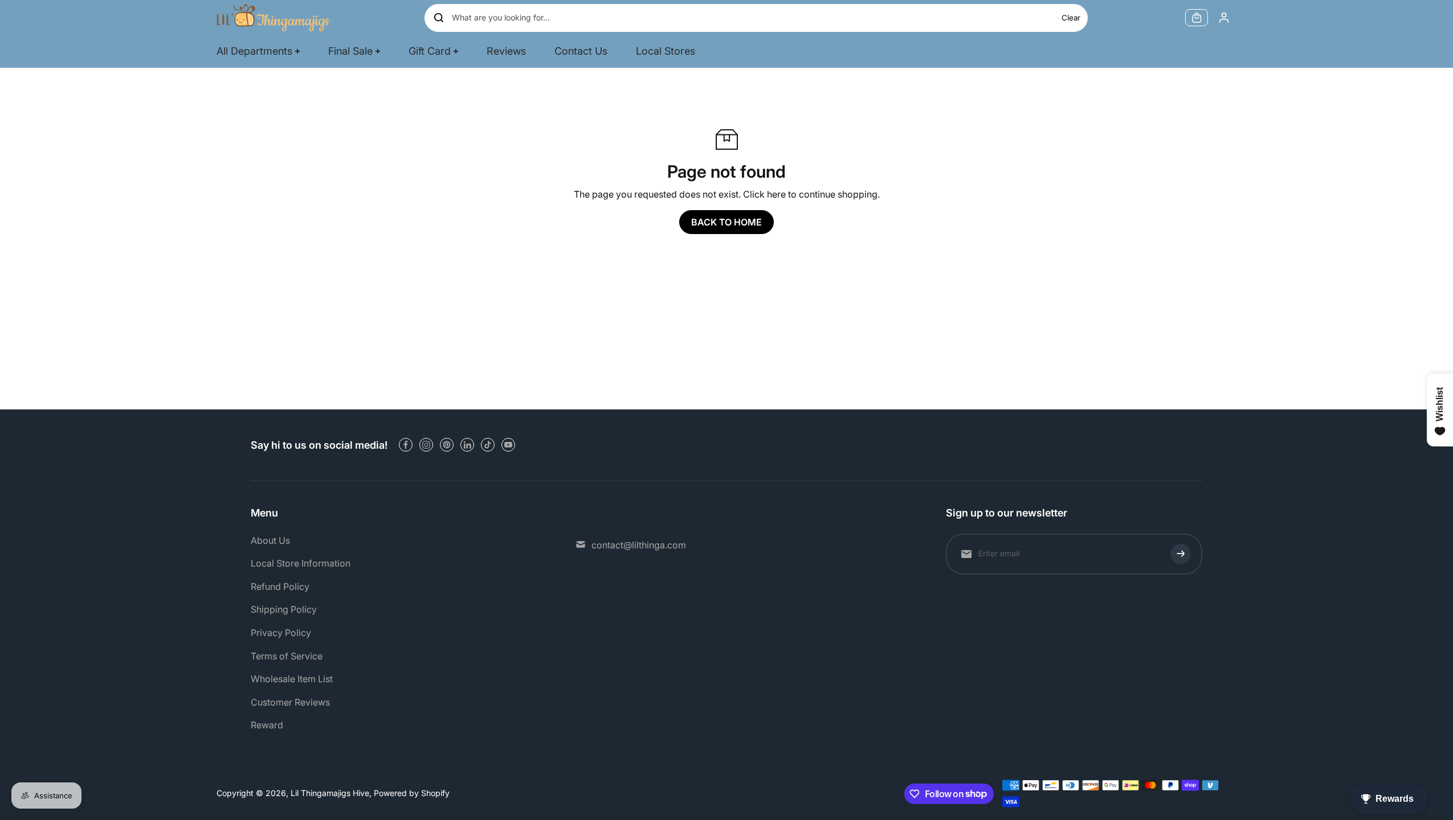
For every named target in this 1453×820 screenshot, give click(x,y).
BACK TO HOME (726, 222)
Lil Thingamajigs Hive (330, 793)
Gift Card (430, 51)
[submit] (1180, 554)
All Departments (254, 51)
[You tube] (508, 445)
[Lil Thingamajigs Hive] (273, 17)
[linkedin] (467, 445)
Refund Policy (280, 586)
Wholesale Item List (292, 678)
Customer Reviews (290, 702)
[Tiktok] (488, 445)
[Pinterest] (447, 445)
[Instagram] (426, 445)
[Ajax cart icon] (1196, 17)
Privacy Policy (281, 632)
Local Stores (665, 51)
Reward (267, 725)
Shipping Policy (284, 609)
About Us (270, 540)
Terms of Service (287, 656)
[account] (1223, 17)
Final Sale (350, 51)
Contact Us (580, 51)
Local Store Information (300, 563)
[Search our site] (438, 17)
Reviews (506, 51)
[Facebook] (406, 445)
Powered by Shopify (412, 793)
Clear (1071, 17)
